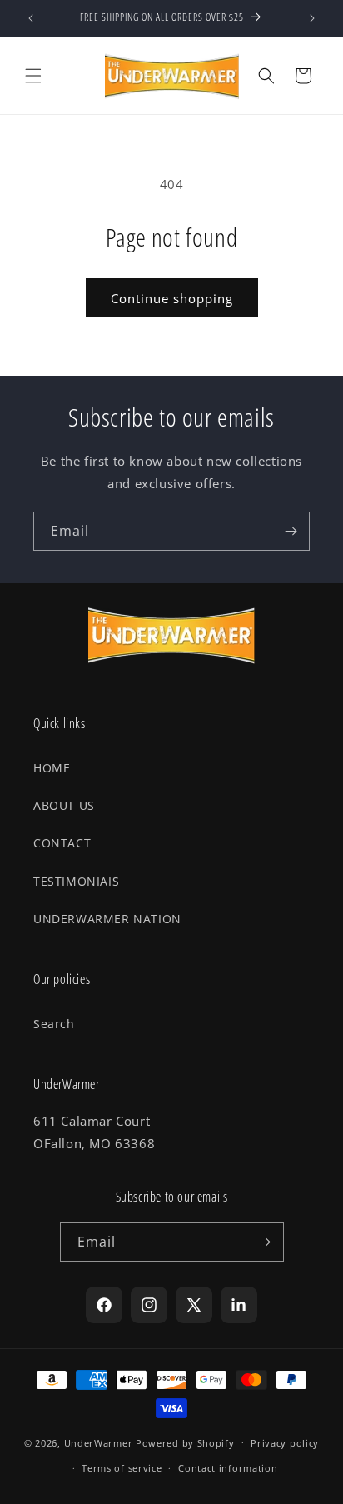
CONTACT (62, 843)
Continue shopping (172, 298)
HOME (51, 768)
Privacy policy (285, 1443)
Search (54, 1024)
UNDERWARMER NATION (107, 919)
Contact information (227, 1468)
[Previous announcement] (30, 18)
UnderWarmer (98, 1442)
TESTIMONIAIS (76, 881)
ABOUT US (64, 805)
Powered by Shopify (185, 1442)
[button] (33, 75)
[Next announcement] (312, 18)
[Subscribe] (290, 531)
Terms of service (122, 1468)
